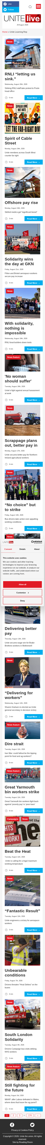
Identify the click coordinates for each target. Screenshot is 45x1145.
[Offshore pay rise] (22, 193)
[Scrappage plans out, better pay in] (22, 434)
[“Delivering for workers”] (22, 687)
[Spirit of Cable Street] (22, 132)
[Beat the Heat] (22, 843)
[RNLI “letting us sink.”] (22, 68)
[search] (30, 6)
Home (5, 32)
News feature (13, 357)
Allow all (22, 584)
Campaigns (12, 819)
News (9, 42)
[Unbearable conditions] (22, 964)
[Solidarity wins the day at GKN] (22, 253)
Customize (21, 592)
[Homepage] (22, 18)
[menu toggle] (38, 6)
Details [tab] (23, 549)
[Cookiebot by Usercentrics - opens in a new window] (31, 542)
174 (30, 1115)
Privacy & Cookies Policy (22, 1130)
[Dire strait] (22, 742)
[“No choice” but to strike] (22, 499)
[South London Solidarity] (22, 1029)
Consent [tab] (8, 549)
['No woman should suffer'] (22, 376)
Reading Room (26, 1142)
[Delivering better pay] (22, 622)
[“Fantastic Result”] (22, 902)
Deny (22, 601)
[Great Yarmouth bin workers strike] (22, 789)
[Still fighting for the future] (22, 1086)
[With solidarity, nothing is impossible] (22, 318)
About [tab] (37, 549)
